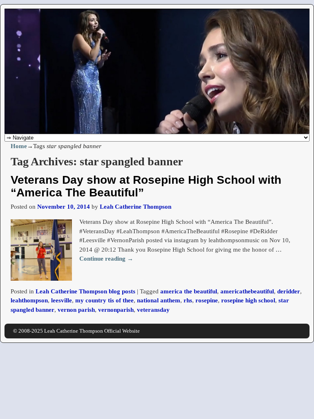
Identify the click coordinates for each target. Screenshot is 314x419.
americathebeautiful (247, 291)
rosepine (206, 300)
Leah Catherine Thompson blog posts (85, 291)
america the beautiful (188, 291)
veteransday (153, 309)
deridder (288, 291)
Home (19, 146)
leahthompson (29, 300)
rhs (188, 300)
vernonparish (116, 309)
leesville (61, 300)
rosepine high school (248, 300)
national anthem (158, 300)
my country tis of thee (104, 300)
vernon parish (76, 309)
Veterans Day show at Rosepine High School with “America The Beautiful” (146, 186)
